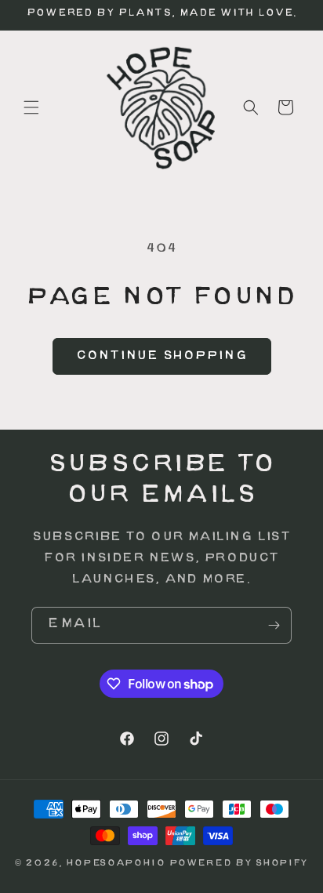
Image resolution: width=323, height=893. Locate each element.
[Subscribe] (273, 625)
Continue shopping (162, 356)
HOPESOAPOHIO (115, 863)
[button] (31, 107)
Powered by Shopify (239, 863)
